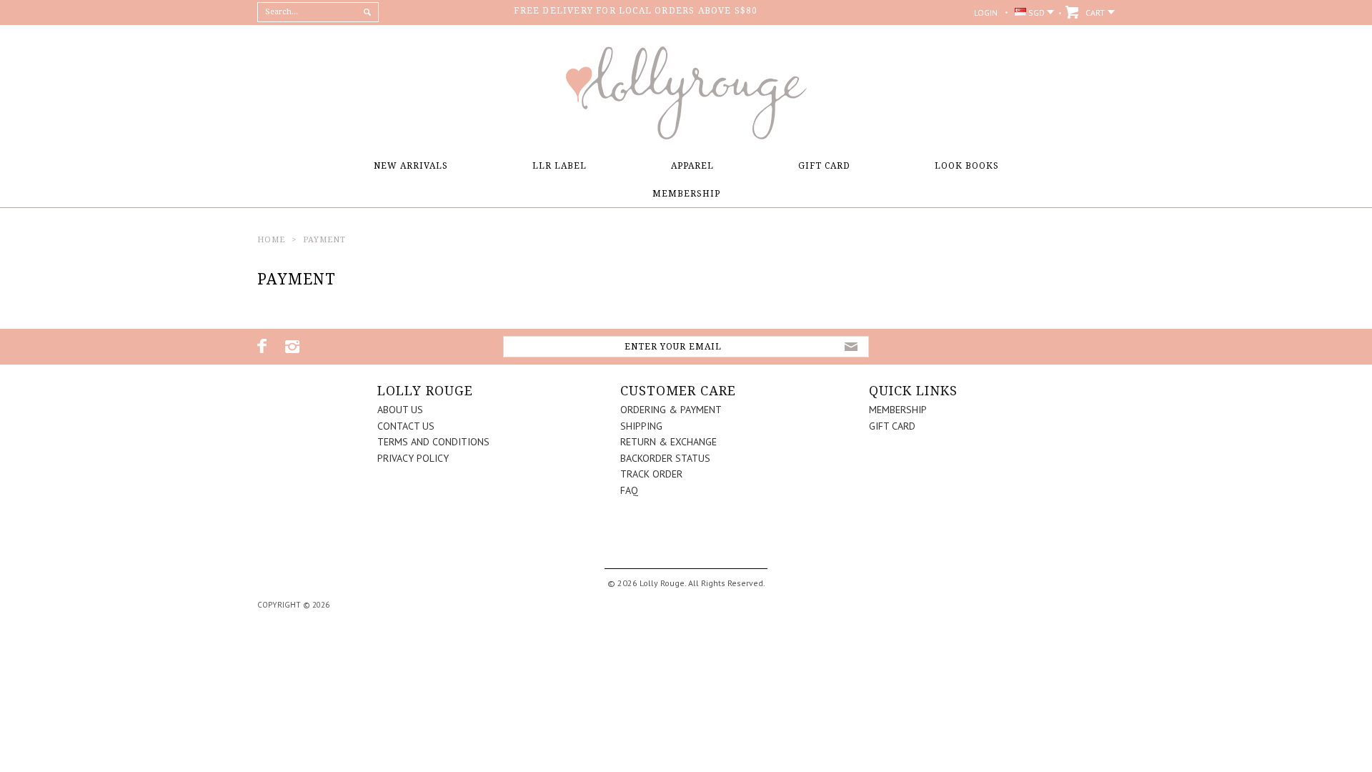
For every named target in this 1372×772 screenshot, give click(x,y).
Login (986, 12)
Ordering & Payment (671, 409)
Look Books (967, 166)
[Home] (686, 135)
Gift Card (824, 166)
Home (271, 239)
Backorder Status (665, 458)
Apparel (692, 166)
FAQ (629, 490)
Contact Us (405, 426)
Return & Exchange (668, 441)
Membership (686, 194)
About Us (400, 409)
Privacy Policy (413, 458)
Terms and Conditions (433, 441)
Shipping (641, 426)
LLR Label (559, 166)
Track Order (651, 473)
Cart (1095, 12)
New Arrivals (411, 166)
